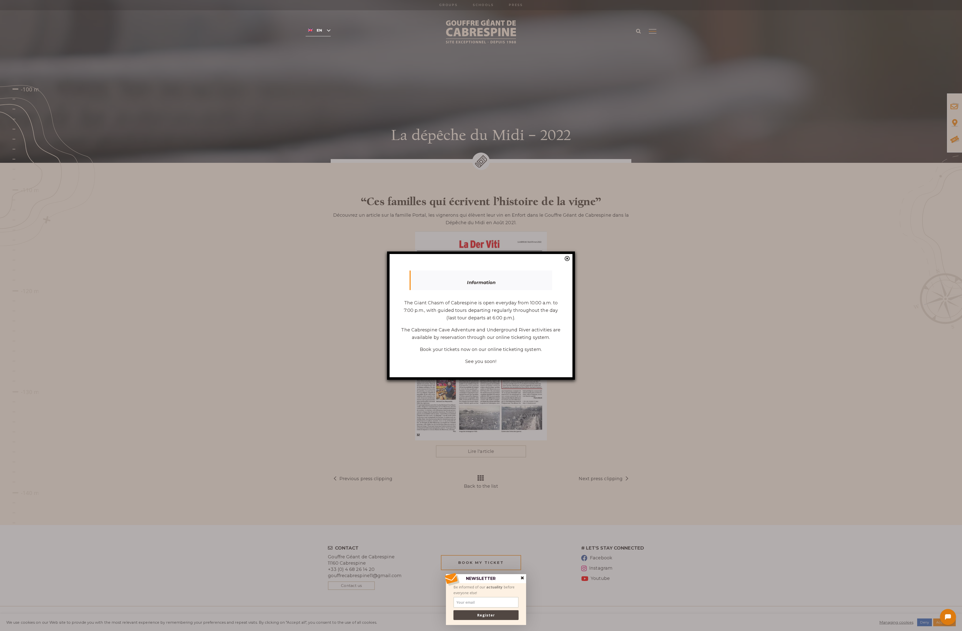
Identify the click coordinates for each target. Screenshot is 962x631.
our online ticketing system (510, 349)
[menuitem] (318, 30)
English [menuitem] (319, 30)
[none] (318, 30)
